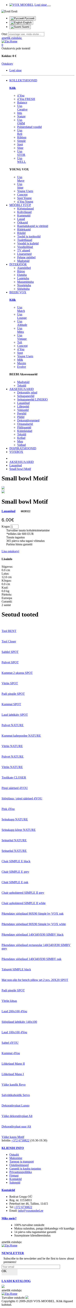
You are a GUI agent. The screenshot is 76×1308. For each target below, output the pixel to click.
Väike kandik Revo (14, 1084)
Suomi (25, 26)
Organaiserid (25, 424)
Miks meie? (9, 1218)
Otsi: (4, 34)
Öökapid (22, 222)
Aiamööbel (24, 267)
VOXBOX (16, 451)
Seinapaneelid (25, 396)
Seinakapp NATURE (15, 819)
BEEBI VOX (17, 292)
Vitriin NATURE (12, 746)
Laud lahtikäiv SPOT (15, 714)
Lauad (21, 219)
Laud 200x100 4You (14, 1011)
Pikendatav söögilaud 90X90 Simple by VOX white (34, 924)
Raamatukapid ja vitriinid (32, 226)
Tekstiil (21, 385)
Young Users (25, 191)
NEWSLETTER (13, 1253)
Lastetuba (23, 278)
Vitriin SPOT (10, 683)
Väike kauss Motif (13, 1137)
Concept (22, 194)
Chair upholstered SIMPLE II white (24, 903)
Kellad (21, 437)
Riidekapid (24, 229)
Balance (22, 102)
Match (21, 309)
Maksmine (15, 1158)
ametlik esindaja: (12, 38)
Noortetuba (24, 285)
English (27, 22)
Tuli (19, 342)
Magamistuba (25, 281)
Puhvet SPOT (10, 662)
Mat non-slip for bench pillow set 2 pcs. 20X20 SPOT (35, 980)
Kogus (6, 526)
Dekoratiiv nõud (27, 392)
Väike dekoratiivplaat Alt (17, 1116)
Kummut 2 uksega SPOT (17, 672)
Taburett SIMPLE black (16, 969)
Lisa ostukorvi (10, 551)
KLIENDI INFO (13, 1148)
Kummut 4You (11, 1053)
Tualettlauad (24, 240)
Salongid (14, 1182)
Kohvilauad (24, 212)
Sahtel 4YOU (10, 1042)
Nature (21, 116)
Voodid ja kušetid (28, 243)
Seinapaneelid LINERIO (32, 399)
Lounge (22, 316)
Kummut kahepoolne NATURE (21, 735)
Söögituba (23, 288)
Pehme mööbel (26, 257)
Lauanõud (23, 403)
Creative (22, 107)
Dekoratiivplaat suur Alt (16, 1126)
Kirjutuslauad (25, 208)
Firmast (14, 1175)
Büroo (21, 271)
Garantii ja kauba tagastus (25, 1168)
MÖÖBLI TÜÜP (20, 205)
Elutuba (22, 274)
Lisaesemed (24, 254)
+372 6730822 (20, 1140)
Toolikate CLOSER (14, 777)
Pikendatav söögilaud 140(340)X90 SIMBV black (33, 934)
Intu (19, 113)
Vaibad (21, 444)
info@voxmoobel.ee (30, 1210)
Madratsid (23, 260)
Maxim (21, 363)
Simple (21, 140)
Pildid (20, 417)
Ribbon (21, 137)
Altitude (22, 323)
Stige (20, 147)
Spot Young (24, 198)
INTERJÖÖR (18, 264)
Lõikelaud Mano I (13, 1074)
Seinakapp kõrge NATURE (19, 829)
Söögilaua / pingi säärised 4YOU (22, 798)
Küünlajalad (24, 431)
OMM (21, 121)
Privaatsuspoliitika (20, 1172)
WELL (21, 160)
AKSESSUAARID (21, 389)
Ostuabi (14, 1154)
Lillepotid (23, 406)
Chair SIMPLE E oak (15, 882)
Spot (20, 144)
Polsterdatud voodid (29, 127)
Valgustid (23, 410)
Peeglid (21, 413)
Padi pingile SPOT (13, 693)
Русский (29, 18)
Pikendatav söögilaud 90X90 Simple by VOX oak (33, 913)
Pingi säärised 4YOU (15, 788)
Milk (20, 359)
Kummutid (23, 215)
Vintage (22, 337)
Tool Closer (9, 641)
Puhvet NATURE (13, 725)
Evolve (21, 366)
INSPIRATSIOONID (22, 448)
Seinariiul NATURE (14, 840)
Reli (19, 132)
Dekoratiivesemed (28, 420)
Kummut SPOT (11, 704)
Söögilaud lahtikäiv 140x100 (19, 1021)
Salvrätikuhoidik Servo (16, 1095)
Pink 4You (8, 809)
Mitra (20, 330)
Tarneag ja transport (21, 1161)
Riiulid (21, 233)
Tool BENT (9, 631)
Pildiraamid (24, 427)
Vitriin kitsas (9, 1000)
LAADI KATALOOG (16, 1281)
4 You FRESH (26, 99)
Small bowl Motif (20, 469)
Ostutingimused (19, 1165)
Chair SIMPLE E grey (15, 871)
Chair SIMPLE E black (16, 861)
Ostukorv (7, 63)
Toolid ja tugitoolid (29, 236)
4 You (20, 95)
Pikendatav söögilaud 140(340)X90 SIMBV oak (31, 959)
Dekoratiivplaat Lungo (15, 1105)
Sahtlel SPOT (10, 652)
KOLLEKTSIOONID (23, 80)
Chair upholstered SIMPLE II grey (23, 892)
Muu (20, 441)
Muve (20, 178)
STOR (21, 153)
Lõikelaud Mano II (13, 1063)
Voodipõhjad (25, 247)
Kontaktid (15, 1179)
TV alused (23, 250)
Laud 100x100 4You (14, 1032)
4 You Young (25, 201)
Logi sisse (41, 4)
